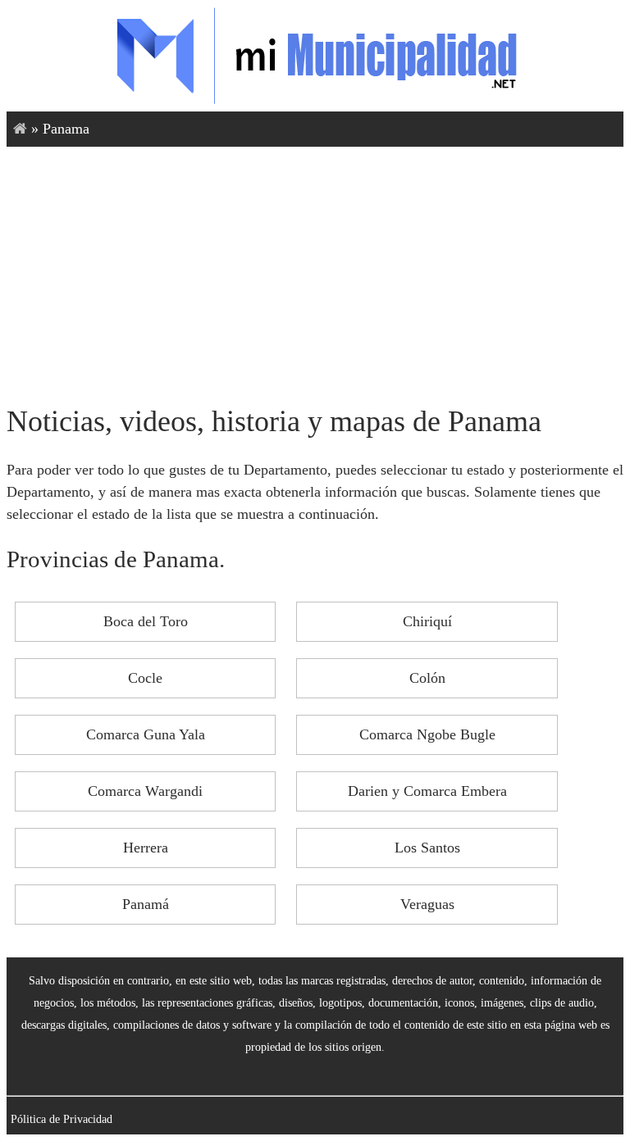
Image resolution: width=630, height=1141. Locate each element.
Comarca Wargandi (145, 791)
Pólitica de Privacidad (61, 1118)
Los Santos (427, 847)
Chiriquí (427, 621)
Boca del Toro (145, 621)
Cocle (145, 678)
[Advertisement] (315, 269)
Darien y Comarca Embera (427, 791)
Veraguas (427, 904)
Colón (427, 678)
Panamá (145, 904)
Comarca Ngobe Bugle (427, 734)
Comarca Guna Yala (145, 734)
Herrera (145, 847)
